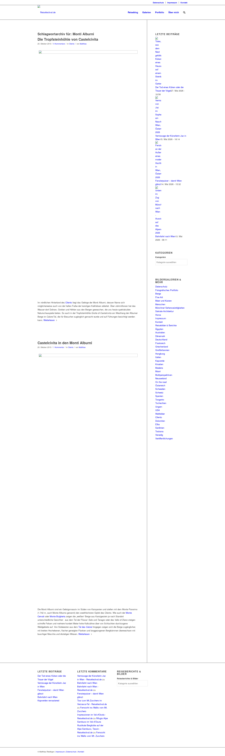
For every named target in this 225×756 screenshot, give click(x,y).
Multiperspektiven (163, 374)
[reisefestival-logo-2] (47, 12)
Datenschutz (158, 2)
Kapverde (159, 360)
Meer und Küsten (163, 300)
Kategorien (160, 257)
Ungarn (158, 406)
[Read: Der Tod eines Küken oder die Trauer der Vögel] (158, 83)
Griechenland (161, 346)
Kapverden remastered (48, 700)
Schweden (160, 388)
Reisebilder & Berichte (166, 325)
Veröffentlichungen (164, 438)
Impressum (172, 2)
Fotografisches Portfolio (166, 290)
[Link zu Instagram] (38, 2)
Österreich (160, 385)
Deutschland (161, 339)
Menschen (160, 304)
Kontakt (184, 2)
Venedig (159, 434)
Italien (158, 357)
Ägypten (159, 329)
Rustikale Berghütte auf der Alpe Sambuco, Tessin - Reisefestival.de (90, 729)
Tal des (85, 626)
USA (157, 410)
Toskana (159, 431)
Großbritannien (162, 350)
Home (158, 314)
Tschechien (160, 403)
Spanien (159, 396)
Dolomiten (160, 420)
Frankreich (160, 343)
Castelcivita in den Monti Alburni (65, 342)
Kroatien (159, 364)
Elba (157, 424)
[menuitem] (158, 2)
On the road (161, 382)
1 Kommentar (58, 347)
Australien (160, 332)
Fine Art (159, 297)
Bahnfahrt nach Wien (165, 236)
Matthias (83, 43)
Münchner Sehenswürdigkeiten (169, 307)
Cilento (71, 43)
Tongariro (159, 399)
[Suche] (184, 12)
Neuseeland (161, 378)
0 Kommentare (59, 43)
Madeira (159, 367)
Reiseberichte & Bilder (127, 678)
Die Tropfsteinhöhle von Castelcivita (68, 39)
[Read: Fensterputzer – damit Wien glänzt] (158, 177)
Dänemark (160, 336)
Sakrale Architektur (164, 311)
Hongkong (160, 353)
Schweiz (159, 392)
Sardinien (159, 427)
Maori (158, 371)
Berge (158, 293)
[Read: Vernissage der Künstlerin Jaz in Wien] (158, 132)
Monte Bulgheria (57, 616)
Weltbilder (160, 413)
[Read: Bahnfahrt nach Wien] (158, 232)
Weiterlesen (49, 320)
